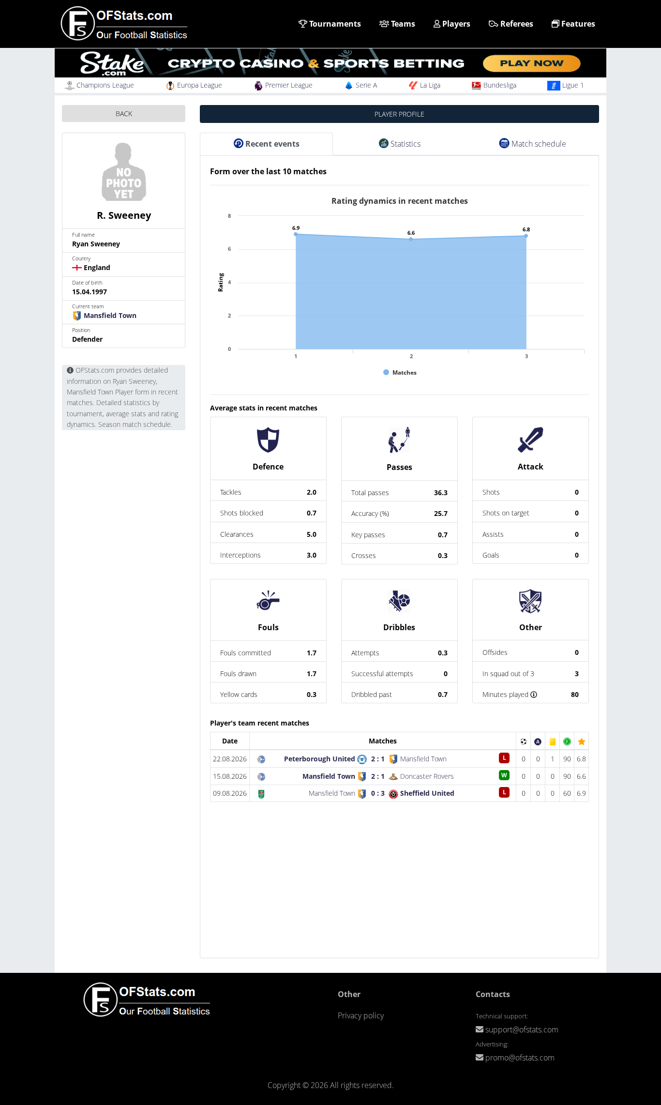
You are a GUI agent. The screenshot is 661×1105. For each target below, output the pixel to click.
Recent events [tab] (271, 143)
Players (455, 23)
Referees (515, 23)
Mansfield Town (109, 315)
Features (577, 23)
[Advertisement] (399, 890)
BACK (124, 113)
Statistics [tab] (405, 143)
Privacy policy (361, 1015)
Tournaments (334, 23)
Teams (402, 23)
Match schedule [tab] (538, 143)
